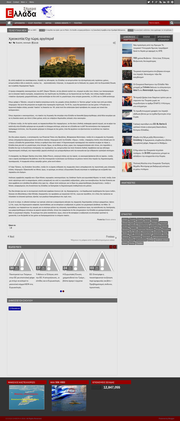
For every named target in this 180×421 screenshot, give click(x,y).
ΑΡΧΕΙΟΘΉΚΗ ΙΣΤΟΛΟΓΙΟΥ (164, 38)
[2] (63, 291)
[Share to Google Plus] (31, 253)
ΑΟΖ (130, 233)
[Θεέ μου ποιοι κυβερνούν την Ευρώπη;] (22, 261)
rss (160, 2)
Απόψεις (155, 223)
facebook (152, 2)
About (9, 2)
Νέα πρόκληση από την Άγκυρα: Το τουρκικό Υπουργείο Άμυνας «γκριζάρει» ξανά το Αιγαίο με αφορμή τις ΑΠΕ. (150, 47)
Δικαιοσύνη (157, 233)
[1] (61, 291)
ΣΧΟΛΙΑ (146, 36)
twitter (148, 2)
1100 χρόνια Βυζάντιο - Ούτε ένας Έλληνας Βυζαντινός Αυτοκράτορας (151, 59)
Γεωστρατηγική (140, 240)
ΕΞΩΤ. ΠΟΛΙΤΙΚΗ (35, 23)
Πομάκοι (139, 243)
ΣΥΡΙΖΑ (151, 240)
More (23, 2)
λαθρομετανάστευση (160, 236)
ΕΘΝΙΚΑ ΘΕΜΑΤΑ (61, 23)
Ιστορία (158, 230)
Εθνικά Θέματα (128, 223)
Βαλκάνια (125, 230)
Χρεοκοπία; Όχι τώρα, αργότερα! (31, 38)
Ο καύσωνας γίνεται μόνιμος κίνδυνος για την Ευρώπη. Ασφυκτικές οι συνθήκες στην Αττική (101, 279)
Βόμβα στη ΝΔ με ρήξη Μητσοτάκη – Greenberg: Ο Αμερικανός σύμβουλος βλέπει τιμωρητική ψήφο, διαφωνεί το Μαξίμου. (152, 139)
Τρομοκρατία (135, 236)
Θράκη (124, 233)
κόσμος (125, 219)
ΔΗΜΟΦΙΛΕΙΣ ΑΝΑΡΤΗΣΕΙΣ (129, 38)
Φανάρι (132, 243)
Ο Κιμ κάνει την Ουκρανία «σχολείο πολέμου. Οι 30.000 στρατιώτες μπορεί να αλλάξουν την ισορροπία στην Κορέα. (151, 152)
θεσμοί (124, 243)
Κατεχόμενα (147, 233)
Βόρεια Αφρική (127, 240)
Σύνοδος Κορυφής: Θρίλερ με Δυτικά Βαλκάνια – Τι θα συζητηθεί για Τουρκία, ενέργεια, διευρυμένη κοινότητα (47, 281)
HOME (9, 23)
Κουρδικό (166, 230)
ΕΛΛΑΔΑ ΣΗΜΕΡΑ (12, 419)
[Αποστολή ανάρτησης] (10, 228)
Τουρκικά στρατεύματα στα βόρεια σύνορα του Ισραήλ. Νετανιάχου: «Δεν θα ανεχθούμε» (151, 74)
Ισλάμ (165, 233)
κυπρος (125, 226)
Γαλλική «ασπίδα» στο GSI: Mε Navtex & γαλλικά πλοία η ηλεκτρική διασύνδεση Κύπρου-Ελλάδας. (150, 126)
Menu (32, 2)
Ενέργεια (164, 226)
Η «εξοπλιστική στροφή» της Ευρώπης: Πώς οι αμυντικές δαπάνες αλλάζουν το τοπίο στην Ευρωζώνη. (75, 279)
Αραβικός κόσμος (162, 240)
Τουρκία (133, 219)
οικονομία (27, 43)
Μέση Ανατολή (143, 226)
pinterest (172, 2)
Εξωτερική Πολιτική (142, 223)
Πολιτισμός (146, 236)
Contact (16, 2)
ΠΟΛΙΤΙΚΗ (78, 23)
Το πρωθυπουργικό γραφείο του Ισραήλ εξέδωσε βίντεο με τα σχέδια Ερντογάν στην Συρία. (152, 113)
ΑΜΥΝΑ (48, 23)
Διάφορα (125, 236)
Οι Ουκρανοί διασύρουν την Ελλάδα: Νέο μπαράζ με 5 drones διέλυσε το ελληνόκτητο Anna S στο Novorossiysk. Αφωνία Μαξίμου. (152, 87)
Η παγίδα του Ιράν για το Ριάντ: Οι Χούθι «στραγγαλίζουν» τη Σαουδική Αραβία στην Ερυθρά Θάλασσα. (81, 30)
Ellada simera (110, 220)
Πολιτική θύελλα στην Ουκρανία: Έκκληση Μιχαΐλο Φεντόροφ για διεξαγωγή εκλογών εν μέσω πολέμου (151, 166)
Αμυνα (147, 219)
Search (172, 23)
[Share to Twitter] (28, 253)
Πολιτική (154, 219)
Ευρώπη (19, 43)
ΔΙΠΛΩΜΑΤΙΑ (20, 23)
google (156, 2)
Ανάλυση (137, 233)
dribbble (168, 2)
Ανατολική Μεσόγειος (146, 230)
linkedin (164, 2)
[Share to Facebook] (25, 253)
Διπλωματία (154, 226)
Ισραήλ (133, 230)
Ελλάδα (140, 219)
